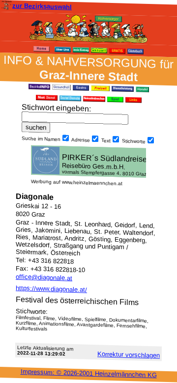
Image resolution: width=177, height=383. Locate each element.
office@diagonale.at (44, 277)
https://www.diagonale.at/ (51, 289)
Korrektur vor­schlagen (128, 354)
